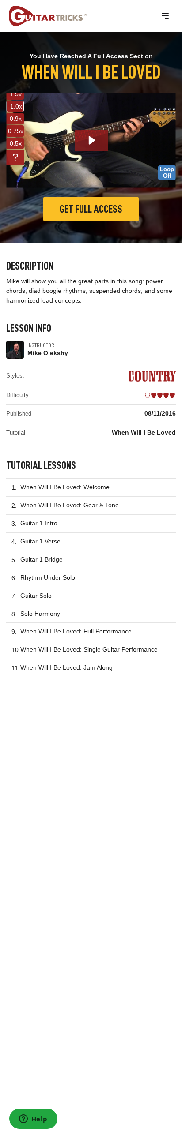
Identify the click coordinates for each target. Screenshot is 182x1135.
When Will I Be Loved (144, 432)
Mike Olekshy (47, 352)
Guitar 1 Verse (40, 541)
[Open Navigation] (165, 16)
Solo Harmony (40, 613)
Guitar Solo (36, 595)
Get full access (91, 209)
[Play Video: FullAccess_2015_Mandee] (91, 140)
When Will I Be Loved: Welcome (65, 487)
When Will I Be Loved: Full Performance (76, 631)
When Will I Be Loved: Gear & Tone (69, 505)
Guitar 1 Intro (38, 523)
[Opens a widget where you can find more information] (33, 1120)
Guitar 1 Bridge (41, 559)
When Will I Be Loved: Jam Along (66, 667)
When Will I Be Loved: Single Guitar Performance (89, 649)
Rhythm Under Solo (47, 577)
